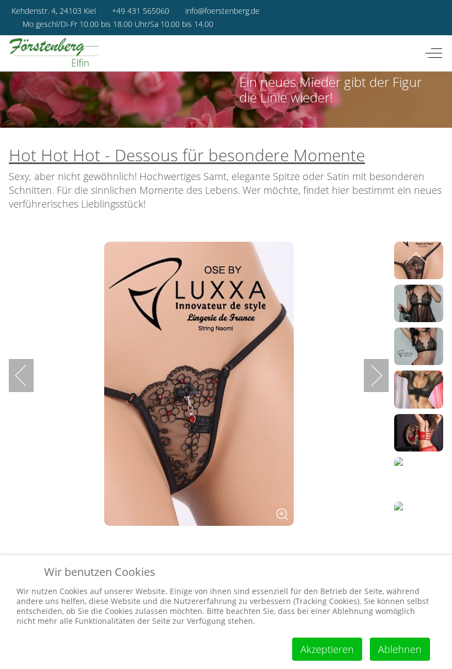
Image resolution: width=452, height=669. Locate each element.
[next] (369, 375)
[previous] (28, 375)
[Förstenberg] (54, 53)
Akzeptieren (327, 649)
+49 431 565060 (140, 11)
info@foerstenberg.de (222, 11)
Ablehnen (400, 649)
